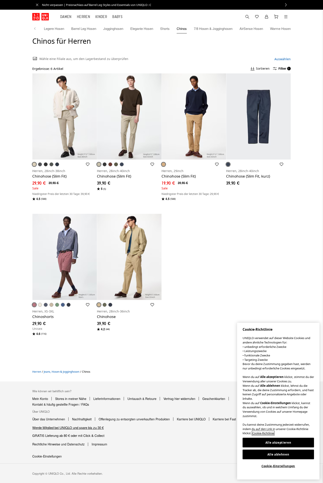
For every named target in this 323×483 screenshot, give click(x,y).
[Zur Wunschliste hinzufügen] (88, 164)
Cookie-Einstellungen (278, 466)
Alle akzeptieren (278, 443)
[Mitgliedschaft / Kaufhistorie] (266, 17)
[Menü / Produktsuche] (286, 17)
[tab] (66, 17)
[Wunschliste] (257, 17)
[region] (278, 401)
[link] (166, 5)
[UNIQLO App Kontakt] (247, 17)
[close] (37, 5)
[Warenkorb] (276, 17)
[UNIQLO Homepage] (40, 17)
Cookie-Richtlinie (263, 433)
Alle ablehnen (278, 454)
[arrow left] (37, 28)
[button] (64, 116)
